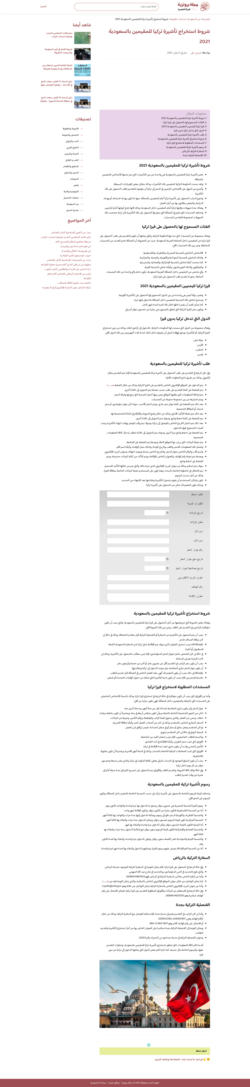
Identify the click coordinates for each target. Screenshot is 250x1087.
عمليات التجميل (71, 198)
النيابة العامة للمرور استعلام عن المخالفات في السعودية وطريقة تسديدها (57, 69)
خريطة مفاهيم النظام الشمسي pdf (73, 242)
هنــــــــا (110, 385)
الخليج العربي (72, 148)
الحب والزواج (72, 141)
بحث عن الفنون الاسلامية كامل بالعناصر (71, 232)
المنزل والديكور (71, 173)
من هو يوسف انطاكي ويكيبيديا (76, 251)
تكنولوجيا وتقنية (71, 192)
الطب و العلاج (72, 160)
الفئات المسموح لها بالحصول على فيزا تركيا (183, 122)
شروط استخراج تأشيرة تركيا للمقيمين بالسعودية (181, 139)
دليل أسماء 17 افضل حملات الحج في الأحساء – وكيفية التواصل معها (56, 83)
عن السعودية (72, 204)
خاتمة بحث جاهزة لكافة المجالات (74, 283)
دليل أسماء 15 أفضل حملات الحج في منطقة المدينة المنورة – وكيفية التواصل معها (56, 101)
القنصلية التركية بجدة (193, 155)
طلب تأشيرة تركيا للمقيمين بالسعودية (186, 135)
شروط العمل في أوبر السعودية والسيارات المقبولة (58, 51)
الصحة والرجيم (72, 154)
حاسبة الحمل (72, 211)
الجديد (43, 7)
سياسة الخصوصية (98, 1083)
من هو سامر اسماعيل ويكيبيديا (75, 246)
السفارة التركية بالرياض (193, 151)
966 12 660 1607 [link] (158, 923)
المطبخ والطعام (71, 167)
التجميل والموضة (70, 135)
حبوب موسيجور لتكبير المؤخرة (75, 255)
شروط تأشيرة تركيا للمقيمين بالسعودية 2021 (183, 118)
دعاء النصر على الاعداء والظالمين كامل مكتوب (68, 269)
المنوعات (74, 179)
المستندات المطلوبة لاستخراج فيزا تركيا (185, 143)
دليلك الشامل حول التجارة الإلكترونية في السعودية (66, 287)
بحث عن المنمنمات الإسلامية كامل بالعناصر (69, 260)
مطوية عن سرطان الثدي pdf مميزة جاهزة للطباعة (66, 264)
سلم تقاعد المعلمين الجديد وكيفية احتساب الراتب (59, 35)
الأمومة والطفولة (71, 129)
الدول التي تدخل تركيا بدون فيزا (189, 131)
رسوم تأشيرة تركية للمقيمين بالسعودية (185, 147)
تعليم (76, 185)
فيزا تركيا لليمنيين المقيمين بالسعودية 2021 (183, 126)
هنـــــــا (105, 881)
